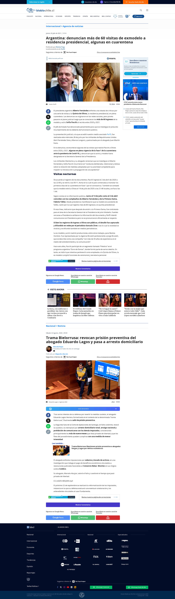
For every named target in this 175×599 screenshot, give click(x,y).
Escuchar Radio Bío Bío (136, 2)
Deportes (68, 16)
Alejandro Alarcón (61, 354)
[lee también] (61, 450)
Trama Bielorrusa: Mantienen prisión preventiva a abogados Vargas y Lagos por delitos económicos (96, 447)
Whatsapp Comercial (102, 587)
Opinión (85, 16)
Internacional (48, 16)
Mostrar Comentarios (83, 269)
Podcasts (30, 16)
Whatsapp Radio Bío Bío (138, 587)
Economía (59, 16)
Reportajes (31, 573)
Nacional (38, 16)
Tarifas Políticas (32, 586)
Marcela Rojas (58, 347)
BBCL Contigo (106, 16)
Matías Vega (60, 47)
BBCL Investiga (94, 16)
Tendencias (76, 16)
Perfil (63, 49)
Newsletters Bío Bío (91, 2)
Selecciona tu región (36, 2)
